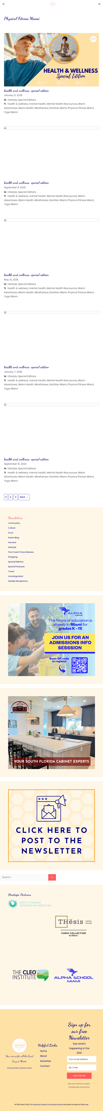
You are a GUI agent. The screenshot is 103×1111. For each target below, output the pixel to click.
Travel (11, 571)
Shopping (12, 556)
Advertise (45, 1061)
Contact (45, 1066)
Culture (11, 527)
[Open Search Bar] (3, 4)
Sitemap (85, 1104)
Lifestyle (12, 99)
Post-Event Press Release (21, 552)
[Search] (52, 877)
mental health (37, 103)
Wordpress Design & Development (46, 1104)
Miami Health (26, 108)
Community (14, 523)
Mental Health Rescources (62, 103)
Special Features (16, 566)
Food (10, 532)
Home (43, 1051)
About (43, 1056)
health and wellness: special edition (26, 91)
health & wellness (18, 103)
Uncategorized (15, 576)
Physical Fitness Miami (81, 108)
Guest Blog (13, 537)
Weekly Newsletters (18, 581)
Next (24, 497)
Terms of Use (26, 1068)
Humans (12, 542)
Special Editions (27, 99)
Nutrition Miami (58, 108)
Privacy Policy (13, 1068)
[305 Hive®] (53, 4)
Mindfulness (41, 108)
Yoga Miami (11, 112)
